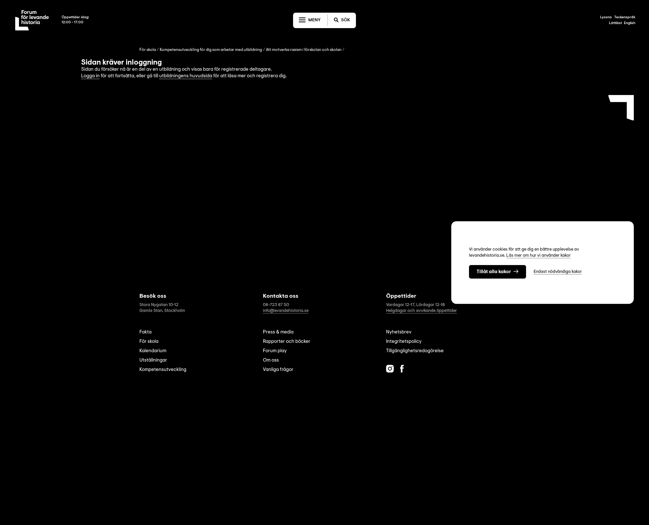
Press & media (278, 332)
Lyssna (606, 17)
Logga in (90, 76)
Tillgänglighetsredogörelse (415, 351)
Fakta (145, 332)
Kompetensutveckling (162, 369)
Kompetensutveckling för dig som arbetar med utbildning (211, 50)
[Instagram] (390, 369)
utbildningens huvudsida (185, 76)
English (629, 23)
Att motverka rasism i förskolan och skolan (303, 50)
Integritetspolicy (404, 341)
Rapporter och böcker (286, 341)
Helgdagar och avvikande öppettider (421, 311)
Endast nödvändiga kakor (558, 272)
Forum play (275, 351)
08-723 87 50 (276, 305)
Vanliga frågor (278, 369)
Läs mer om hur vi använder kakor (538, 255)
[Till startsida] (32, 20)
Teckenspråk (624, 17)
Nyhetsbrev (398, 332)
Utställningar (153, 360)
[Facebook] (402, 369)
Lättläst (615, 23)
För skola (147, 50)
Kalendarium (152, 351)
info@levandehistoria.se (286, 311)
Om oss (271, 360)
